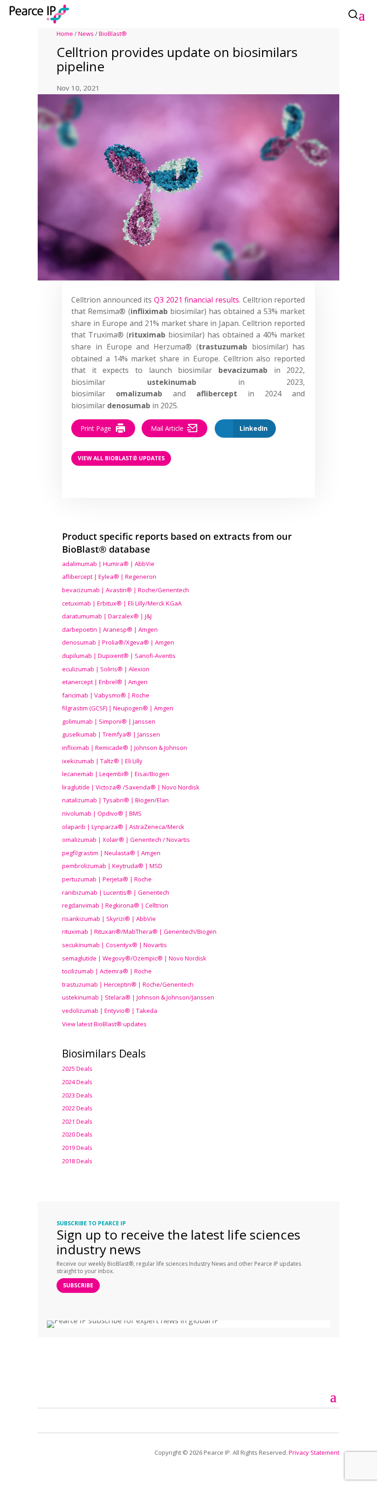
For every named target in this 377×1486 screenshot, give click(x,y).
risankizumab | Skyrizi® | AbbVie (109, 918)
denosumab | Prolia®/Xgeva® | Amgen (118, 642)
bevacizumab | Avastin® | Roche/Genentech (125, 590)
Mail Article (167, 428)
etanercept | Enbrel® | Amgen (105, 682)
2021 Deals (77, 1121)
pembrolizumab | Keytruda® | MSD (112, 866)
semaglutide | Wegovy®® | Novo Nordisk (134, 958)
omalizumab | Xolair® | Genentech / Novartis (126, 839)
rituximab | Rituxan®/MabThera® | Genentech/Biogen (139, 931)
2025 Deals (77, 1068)
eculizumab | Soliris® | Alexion (105, 669)
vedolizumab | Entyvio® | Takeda (109, 1010)
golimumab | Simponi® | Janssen (108, 721)
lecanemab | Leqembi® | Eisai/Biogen (115, 774)
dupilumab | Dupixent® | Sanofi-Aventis (119, 656)
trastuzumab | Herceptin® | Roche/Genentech (128, 984)
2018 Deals (77, 1161)
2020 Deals (77, 1134)
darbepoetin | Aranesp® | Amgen (110, 629)
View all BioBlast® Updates (121, 458)
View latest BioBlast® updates (104, 1024)
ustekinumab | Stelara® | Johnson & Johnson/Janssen (138, 997)
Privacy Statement (314, 1452)
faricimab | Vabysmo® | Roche (105, 695)
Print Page (95, 428)
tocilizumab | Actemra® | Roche (107, 971)
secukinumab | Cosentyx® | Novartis (114, 945)
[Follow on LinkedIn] (56, 1419)
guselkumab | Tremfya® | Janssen (111, 734)
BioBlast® (113, 33)
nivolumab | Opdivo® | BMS (102, 813)
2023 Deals (77, 1095)
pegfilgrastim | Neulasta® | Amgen (111, 853)
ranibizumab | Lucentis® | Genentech (115, 892)
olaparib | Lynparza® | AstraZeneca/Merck (123, 827)
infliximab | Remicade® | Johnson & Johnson (124, 747)
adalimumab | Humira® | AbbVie (108, 564)
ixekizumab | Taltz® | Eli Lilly (102, 761)
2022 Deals (77, 1108)
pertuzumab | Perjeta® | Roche (107, 879)
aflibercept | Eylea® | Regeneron (109, 576)
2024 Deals (77, 1082)
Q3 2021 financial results (196, 300)
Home (65, 33)
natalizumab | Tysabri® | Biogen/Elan (115, 800)
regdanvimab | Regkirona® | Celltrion (115, 905)
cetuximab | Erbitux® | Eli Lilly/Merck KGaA (122, 603)
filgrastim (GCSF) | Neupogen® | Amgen (117, 708)
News (86, 33)
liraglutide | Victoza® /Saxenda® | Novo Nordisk (131, 787)
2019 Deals (77, 1147)
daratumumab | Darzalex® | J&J (107, 616)
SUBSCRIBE (78, 1285)
